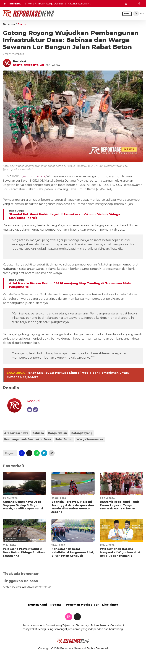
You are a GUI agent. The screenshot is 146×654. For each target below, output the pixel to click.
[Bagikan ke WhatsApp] (37, 453)
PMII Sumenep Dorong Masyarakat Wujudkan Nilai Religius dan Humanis (120, 552)
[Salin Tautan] (52, 453)
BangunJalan (57, 433)
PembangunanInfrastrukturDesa (27, 439)
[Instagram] (126, 3)
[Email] (29, 409)
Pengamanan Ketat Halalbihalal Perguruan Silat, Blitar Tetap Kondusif (72, 552)
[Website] (35, 409)
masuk (21, 586)
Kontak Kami (37, 604)
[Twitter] (131, 3)
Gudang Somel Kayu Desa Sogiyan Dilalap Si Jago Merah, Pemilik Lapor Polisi (23, 505)
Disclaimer (110, 604)
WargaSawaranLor (90, 439)
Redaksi (33, 401)
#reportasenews (16, 433)
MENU (127, 13)
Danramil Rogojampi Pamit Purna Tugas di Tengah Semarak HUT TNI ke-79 (119, 505)
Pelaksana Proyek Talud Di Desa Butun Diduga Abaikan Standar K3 (24, 552)
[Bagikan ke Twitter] (29, 453)
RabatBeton (63, 439)
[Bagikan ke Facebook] (22, 453)
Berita (21, 24)
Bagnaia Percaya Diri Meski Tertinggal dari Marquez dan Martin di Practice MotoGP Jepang (72, 506)
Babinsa (38, 433)
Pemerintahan (34, 65)
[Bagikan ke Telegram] (44, 453)
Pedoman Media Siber (82, 604)
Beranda (9, 24)
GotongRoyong (81, 433)
